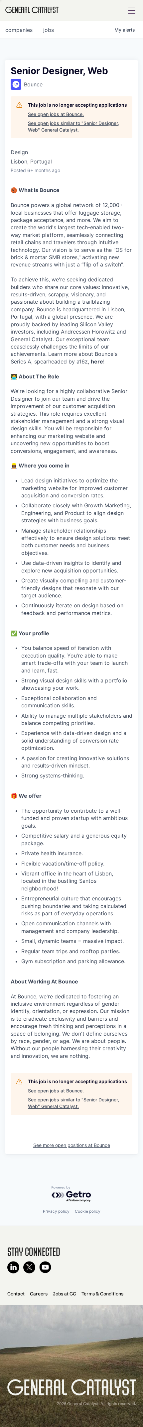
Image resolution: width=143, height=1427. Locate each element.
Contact (16, 1294)
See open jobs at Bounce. (56, 114)
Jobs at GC (64, 1294)
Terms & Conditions (102, 1294)
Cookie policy (87, 1211)
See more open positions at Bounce (71, 1145)
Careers (39, 1294)
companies (19, 30)
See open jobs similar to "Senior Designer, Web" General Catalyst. (73, 126)
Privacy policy (56, 1211)
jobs (48, 30)
